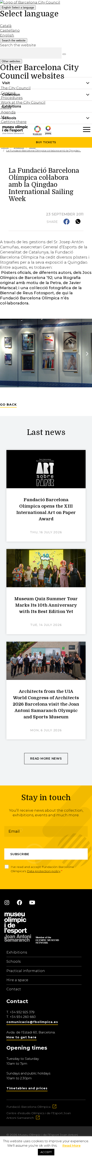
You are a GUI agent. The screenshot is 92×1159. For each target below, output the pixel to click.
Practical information (25, 971)
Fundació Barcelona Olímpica (28, 1107)
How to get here (21, 1037)
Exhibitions (16, 952)
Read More (71, 1145)
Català (6, 26)
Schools (13, 961)
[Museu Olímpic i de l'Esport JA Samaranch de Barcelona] (48, 133)
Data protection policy (43, 871)
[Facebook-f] (19, 902)
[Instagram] (6, 902)
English (18, 7)
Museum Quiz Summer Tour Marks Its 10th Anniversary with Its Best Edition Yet (46, 605)
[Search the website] (64, 54)
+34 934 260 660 (23, 1017)
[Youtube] (32, 902)
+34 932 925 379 (22, 1012)
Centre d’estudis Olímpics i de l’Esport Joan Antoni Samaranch (38, 1115)
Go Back (8, 404)
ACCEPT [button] (46, 1152)
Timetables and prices (26, 1088)
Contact (13, 989)
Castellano (10, 30)
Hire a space (17, 980)
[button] (67, 222)
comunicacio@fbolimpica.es (32, 1022)
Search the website (18, 45)
